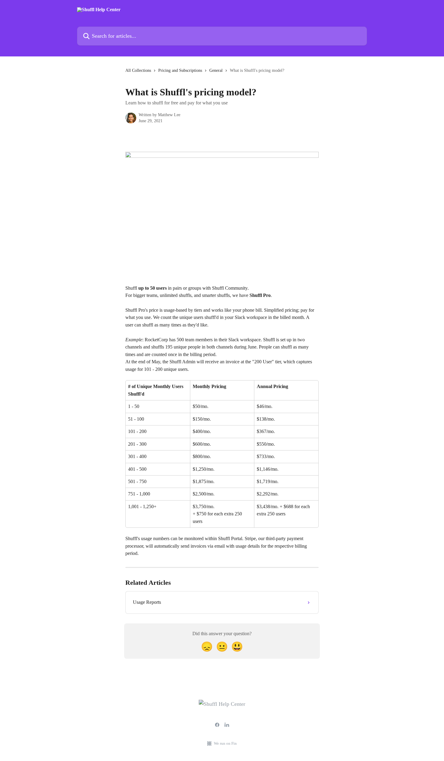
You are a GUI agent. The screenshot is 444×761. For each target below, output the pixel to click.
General (216, 70)
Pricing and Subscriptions (180, 70)
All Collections (138, 70)
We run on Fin (225, 743)
